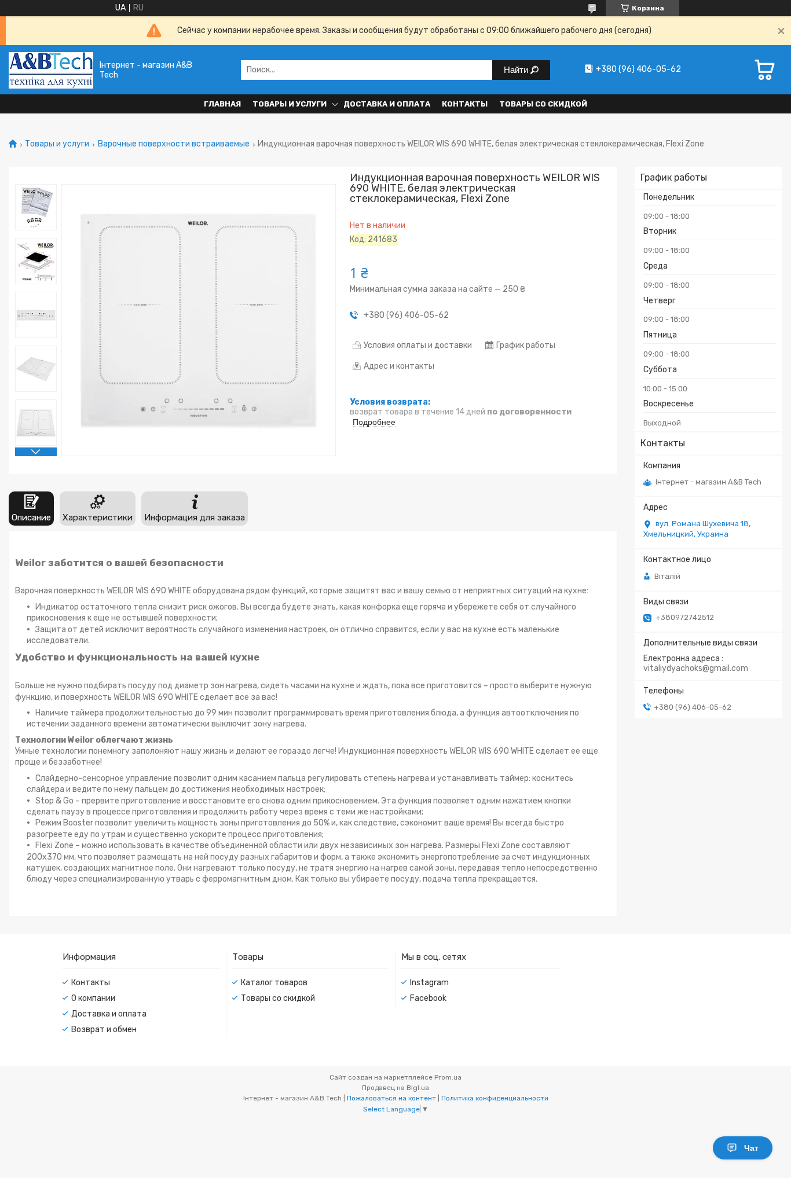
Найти (517, 70)
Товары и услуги (289, 104)
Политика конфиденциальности (494, 1098)
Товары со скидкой (543, 104)
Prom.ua (448, 1077)
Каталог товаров (274, 983)
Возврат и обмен (104, 1029)
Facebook (428, 998)
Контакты (465, 104)
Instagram (429, 983)
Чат (751, 1148)
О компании (93, 998)
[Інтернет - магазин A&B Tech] (51, 70)
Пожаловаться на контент (391, 1098)
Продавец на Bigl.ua (395, 1088)
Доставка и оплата (386, 104)
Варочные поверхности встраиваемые (174, 144)
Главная (222, 104)
